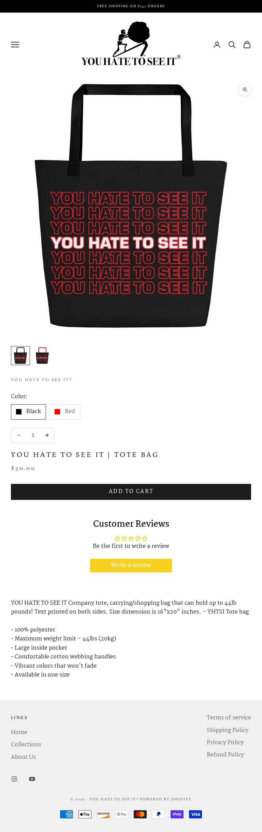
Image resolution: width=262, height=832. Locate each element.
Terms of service (229, 717)
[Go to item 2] (42, 355)
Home (19, 732)
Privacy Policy (225, 742)
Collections (26, 744)
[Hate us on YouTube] (32, 779)
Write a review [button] (131, 565)
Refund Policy (225, 755)
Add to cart (131, 491)
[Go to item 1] (20, 355)
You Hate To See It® (41, 379)
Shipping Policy (227, 730)
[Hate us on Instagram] (14, 779)
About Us (23, 757)
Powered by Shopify (166, 799)
